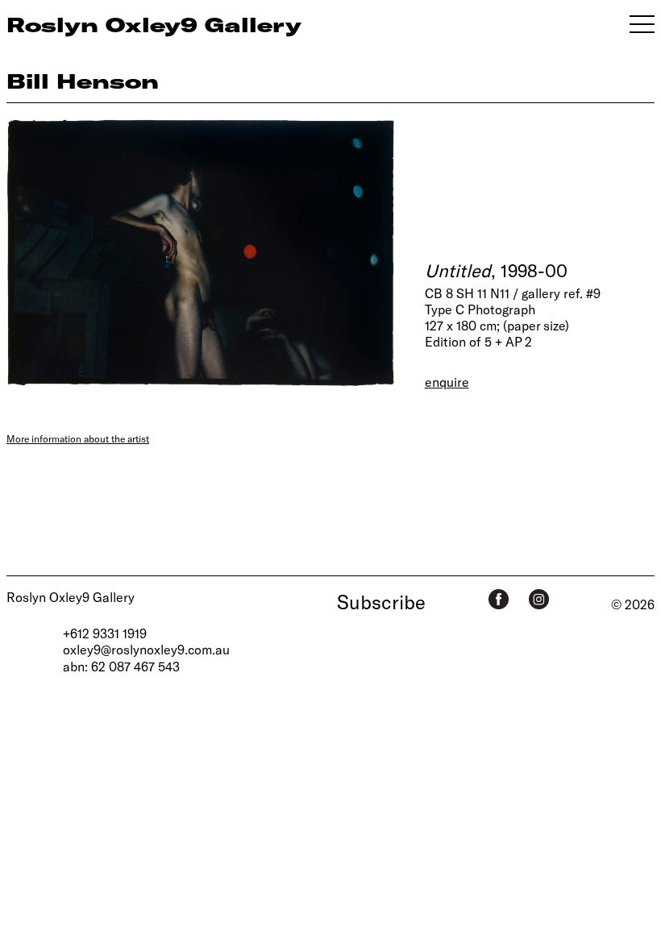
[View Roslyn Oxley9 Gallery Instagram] (539, 599)
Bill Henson (82, 81)
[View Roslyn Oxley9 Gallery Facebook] (498, 599)
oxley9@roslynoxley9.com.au (146, 649)
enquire (447, 381)
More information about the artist (77, 438)
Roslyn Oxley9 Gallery (70, 596)
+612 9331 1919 (105, 633)
